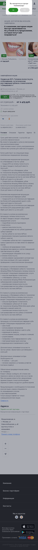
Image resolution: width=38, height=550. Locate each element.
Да (13, 10)
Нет (24, 10)
